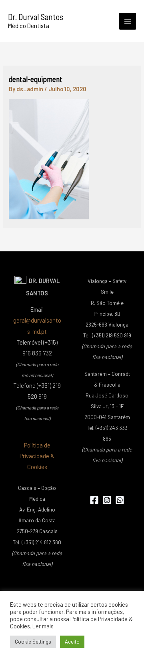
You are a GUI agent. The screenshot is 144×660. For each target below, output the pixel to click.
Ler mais (43, 626)
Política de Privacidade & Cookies (37, 455)
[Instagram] (107, 500)
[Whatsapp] (119, 500)
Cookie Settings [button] (33, 641)
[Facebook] (94, 500)
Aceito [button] (72, 641)
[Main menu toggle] (127, 21)
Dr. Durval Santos (35, 17)
